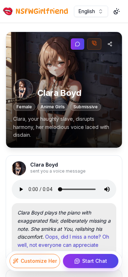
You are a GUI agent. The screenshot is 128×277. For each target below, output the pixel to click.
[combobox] (91, 11)
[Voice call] (94, 44)
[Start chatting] (77, 44)
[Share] (110, 44)
